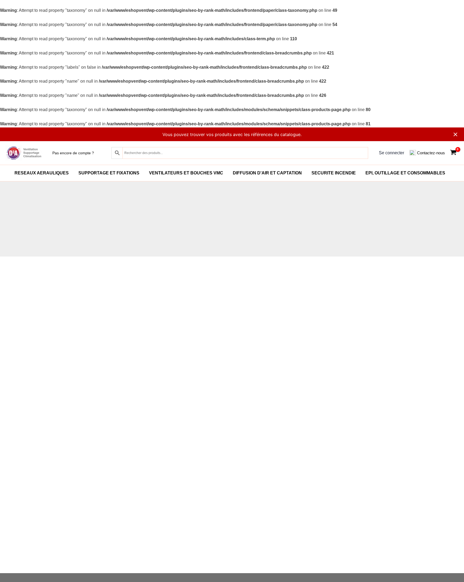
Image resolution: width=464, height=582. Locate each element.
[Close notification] (455, 134)
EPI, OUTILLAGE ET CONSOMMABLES (405, 173)
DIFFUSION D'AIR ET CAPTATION (267, 173)
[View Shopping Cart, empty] (453, 153)
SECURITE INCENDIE (333, 173)
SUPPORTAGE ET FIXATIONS (108, 173)
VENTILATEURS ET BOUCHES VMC (186, 173)
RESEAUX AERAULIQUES (42, 173)
